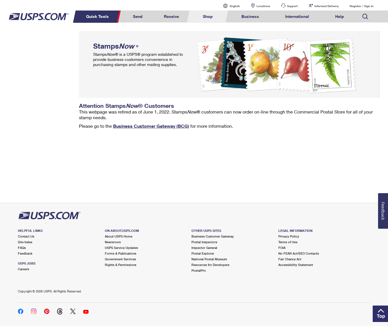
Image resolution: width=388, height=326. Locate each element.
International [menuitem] (297, 16)
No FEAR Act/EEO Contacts (298, 253)
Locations (263, 6)
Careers (23, 269)
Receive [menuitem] (171, 16)
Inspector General (204, 247)
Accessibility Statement (295, 265)
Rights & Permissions (120, 265)
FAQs (22, 247)
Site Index (25, 242)
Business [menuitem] (250, 16)
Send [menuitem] (138, 16)
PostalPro (198, 270)
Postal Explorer (202, 253)
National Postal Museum (209, 259)
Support (292, 6)
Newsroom (113, 242)
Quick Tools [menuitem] (97, 16)
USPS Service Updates (121, 247)
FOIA (281, 247)
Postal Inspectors (204, 242)
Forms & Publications (120, 253)
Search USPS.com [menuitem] (365, 17)
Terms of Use (287, 242)
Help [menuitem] (339, 16)
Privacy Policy (288, 236)
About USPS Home (118, 236)
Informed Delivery (326, 6)
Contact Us (26, 236)
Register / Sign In (362, 6)
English (229, 6)
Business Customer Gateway (212, 236)
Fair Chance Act (289, 259)
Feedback (25, 253)
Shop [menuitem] (208, 16)
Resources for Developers (210, 265)
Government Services (120, 259)
